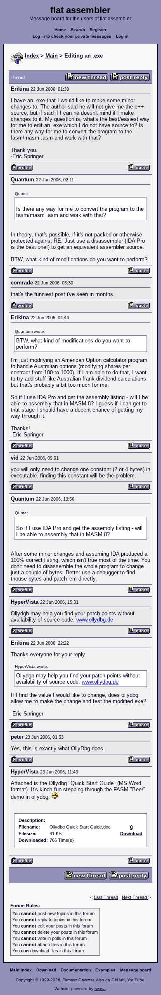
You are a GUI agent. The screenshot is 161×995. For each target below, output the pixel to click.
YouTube (135, 980)
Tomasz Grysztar (78, 980)
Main (51, 56)
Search (78, 29)
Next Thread (135, 897)
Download (46, 970)
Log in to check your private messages (72, 36)
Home (60, 29)
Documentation (76, 970)
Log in (122, 36)
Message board (135, 970)
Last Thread (106, 897)
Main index (21, 970)
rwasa (100, 988)
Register (98, 29)
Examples (105, 970)
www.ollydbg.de (94, 620)
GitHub (118, 980)
